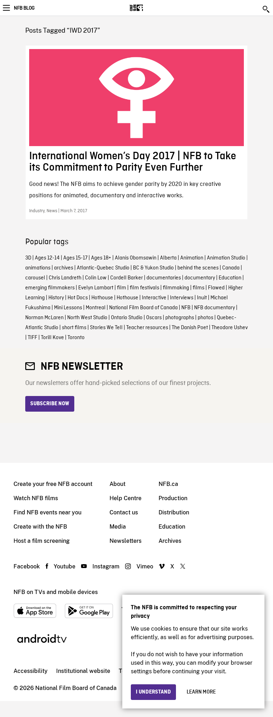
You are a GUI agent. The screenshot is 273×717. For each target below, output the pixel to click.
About (117, 484)
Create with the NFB (40, 526)
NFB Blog (24, 8)
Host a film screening (42, 540)
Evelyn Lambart (95, 287)
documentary (199, 278)
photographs (179, 317)
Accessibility (31, 671)
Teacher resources (147, 327)
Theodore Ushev (230, 327)
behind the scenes (198, 268)
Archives (170, 540)
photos (205, 317)
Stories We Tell (106, 327)
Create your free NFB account (53, 484)
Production (173, 498)
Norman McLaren (44, 317)
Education (230, 278)
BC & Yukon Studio (153, 268)
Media (117, 526)
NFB (186, 307)
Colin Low (96, 278)
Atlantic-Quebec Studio (103, 268)
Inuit (202, 297)
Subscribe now (49, 404)
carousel (35, 278)
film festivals (144, 287)
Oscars (154, 317)
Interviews (181, 297)
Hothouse (102, 297)
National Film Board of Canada (143, 307)
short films (74, 327)
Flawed (216, 287)
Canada (231, 268)
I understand (153, 692)
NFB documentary (214, 307)
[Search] (267, 9)
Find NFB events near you (47, 512)
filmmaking (176, 287)
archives (63, 268)
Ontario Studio (127, 317)
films (198, 287)
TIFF (32, 337)
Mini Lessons (68, 307)
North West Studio (87, 317)
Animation (191, 258)
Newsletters (125, 540)
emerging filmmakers (50, 287)
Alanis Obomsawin (135, 258)
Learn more (201, 692)
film (121, 287)
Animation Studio (226, 258)
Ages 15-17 (75, 258)
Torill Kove (52, 337)
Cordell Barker (126, 278)
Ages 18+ (101, 258)
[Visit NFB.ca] (148, 8)
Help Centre (125, 498)
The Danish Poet (190, 327)
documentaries (163, 278)
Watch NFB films (36, 498)
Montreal (96, 307)
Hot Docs (78, 297)
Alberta (168, 258)
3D (28, 258)
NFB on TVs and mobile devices (56, 592)
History (56, 297)
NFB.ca (168, 484)
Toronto (76, 337)
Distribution (174, 512)
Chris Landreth (65, 278)
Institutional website (83, 671)
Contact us (123, 512)
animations (37, 268)
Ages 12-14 (47, 258)
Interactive (154, 297)
